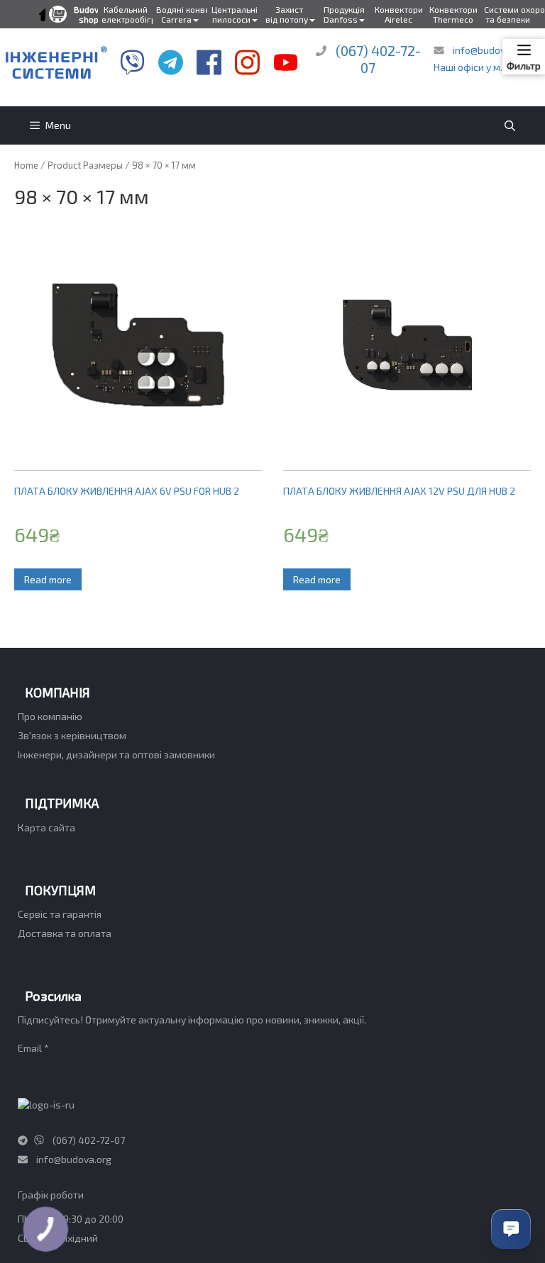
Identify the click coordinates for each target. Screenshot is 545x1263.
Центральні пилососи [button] (234, 14)
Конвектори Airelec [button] (399, 14)
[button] (44, 14)
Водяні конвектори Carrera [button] (181, 14)
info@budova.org (489, 50)
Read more (48, 579)
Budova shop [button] (89, 14)
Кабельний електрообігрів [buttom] (127, 14)
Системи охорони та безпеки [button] (509, 14)
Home (26, 165)
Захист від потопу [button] (286, 14)
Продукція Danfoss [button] (344, 14)
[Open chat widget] (511, 1229)
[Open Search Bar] (510, 125)
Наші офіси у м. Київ (479, 67)
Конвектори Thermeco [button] (453, 14)
